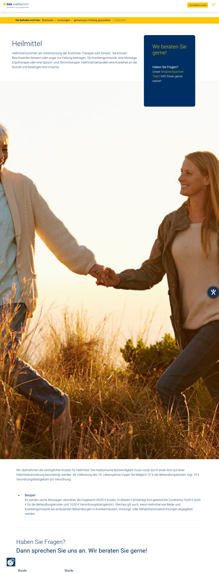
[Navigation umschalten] (213, 8)
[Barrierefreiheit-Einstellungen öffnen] (213, 292)
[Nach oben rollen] (211, 565)
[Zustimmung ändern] (11, 562)
